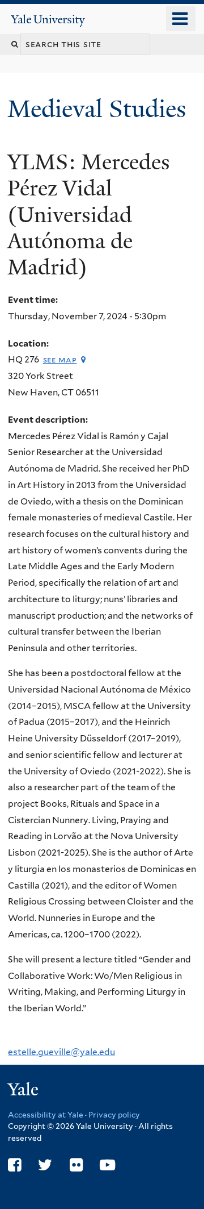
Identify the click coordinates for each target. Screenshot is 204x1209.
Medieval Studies (99, 108)
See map (60, 359)
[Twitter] (45, 1165)
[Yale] (24, 1091)
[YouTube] (107, 1165)
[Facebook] (14, 1165)
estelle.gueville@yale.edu (61, 1052)
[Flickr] (76, 1165)
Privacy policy (114, 1114)
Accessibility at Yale (45, 1114)
